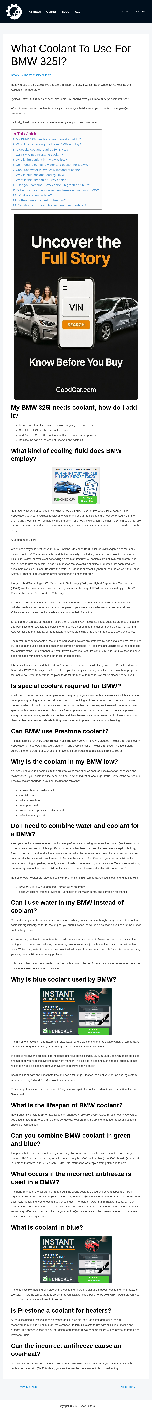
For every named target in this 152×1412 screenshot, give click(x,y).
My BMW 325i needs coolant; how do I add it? (48, 139)
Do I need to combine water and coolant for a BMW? (53, 165)
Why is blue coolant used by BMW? (41, 175)
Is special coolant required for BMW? (42, 149)
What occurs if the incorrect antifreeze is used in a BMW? (58, 190)
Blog (66, 11)
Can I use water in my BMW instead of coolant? (49, 170)
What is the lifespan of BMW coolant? (42, 180)
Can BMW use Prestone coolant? (39, 154)
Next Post (128, 1386)
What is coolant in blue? (35, 195)
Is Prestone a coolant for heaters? (42, 200)
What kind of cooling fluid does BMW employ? (48, 144)
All (77, 11)
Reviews (35, 11)
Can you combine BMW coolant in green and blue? (54, 185)
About (125, 12)
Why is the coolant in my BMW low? (41, 159)
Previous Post (26, 1386)
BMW (14, 75)
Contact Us (139, 12)
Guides (51, 11)
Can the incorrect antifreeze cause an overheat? (52, 205)
